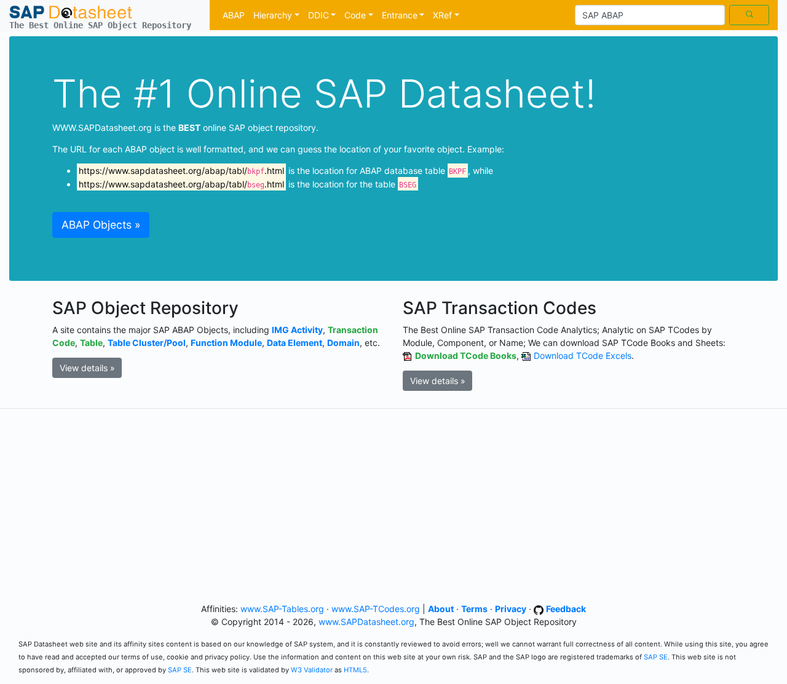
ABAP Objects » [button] (100, 224)
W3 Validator (312, 670)
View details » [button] (87, 368)
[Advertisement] (393, 503)
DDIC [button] (318, 15)
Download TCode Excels (582, 355)
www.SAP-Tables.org (282, 608)
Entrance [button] (399, 15)
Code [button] (355, 15)
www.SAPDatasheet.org (366, 621)
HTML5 (355, 670)
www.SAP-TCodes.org (375, 608)
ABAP (234, 15)
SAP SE (656, 657)
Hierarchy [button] (272, 15)
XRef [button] (442, 15)
